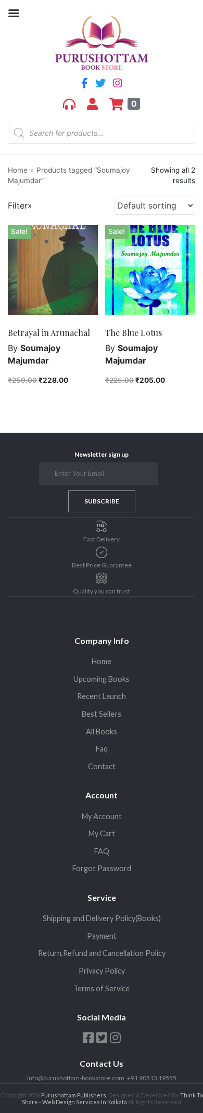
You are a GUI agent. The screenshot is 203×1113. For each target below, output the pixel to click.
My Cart (101, 833)
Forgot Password (101, 868)
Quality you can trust (101, 591)
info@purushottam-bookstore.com (75, 1078)
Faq (102, 748)
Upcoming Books (101, 679)
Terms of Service (101, 988)
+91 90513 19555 (151, 1078)
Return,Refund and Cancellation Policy (102, 953)
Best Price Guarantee (102, 565)
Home (18, 170)
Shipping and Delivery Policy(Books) (102, 918)
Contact (102, 766)
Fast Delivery (101, 539)
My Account (102, 816)
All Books (101, 731)
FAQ (101, 851)
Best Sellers (101, 713)
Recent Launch (101, 696)
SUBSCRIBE (101, 501)
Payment (102, 935)
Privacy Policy (102, 970)
